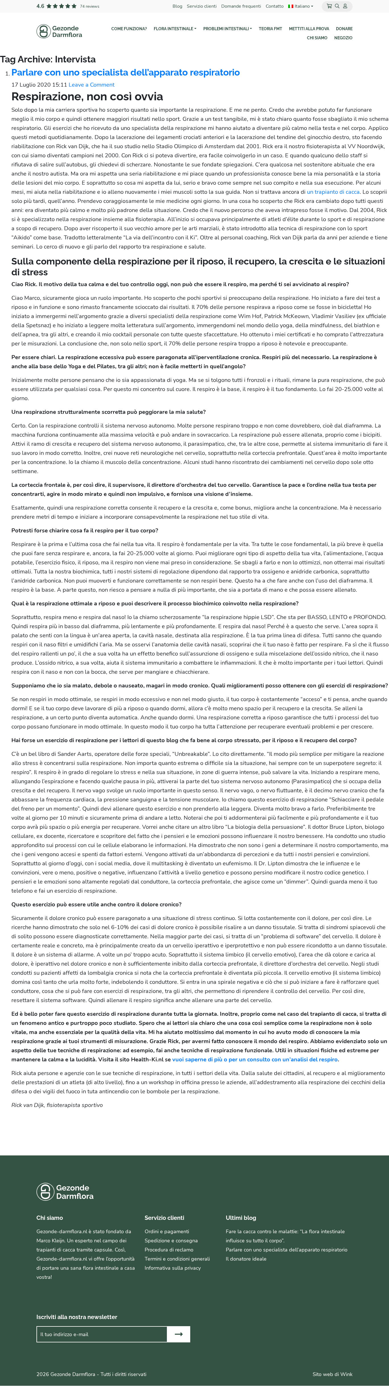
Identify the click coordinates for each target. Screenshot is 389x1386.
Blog (177, 6)
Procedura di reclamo (169, 1250)
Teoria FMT (270, 29)
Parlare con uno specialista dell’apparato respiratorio (125, 72)
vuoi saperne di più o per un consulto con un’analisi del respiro (255, 1059)
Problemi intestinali (226, 29)
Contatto (275, 6)
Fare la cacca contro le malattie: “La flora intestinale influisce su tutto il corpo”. (285, 1236)
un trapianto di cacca (333, 192)
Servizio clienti (202, 6)
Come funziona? (129, 29)
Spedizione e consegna (171, 1241)
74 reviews (89, 6)
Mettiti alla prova (309, 29)
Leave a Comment (91, 85)
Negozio (343, 38)
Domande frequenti (241, 6)
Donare (344, 29)
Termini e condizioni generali (177, 1259)
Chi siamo (317, 38)
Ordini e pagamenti (167, 1231)
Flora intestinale (173, 29)
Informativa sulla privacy (173, 1268)
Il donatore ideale (246, 1259)
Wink (346, 1374)
